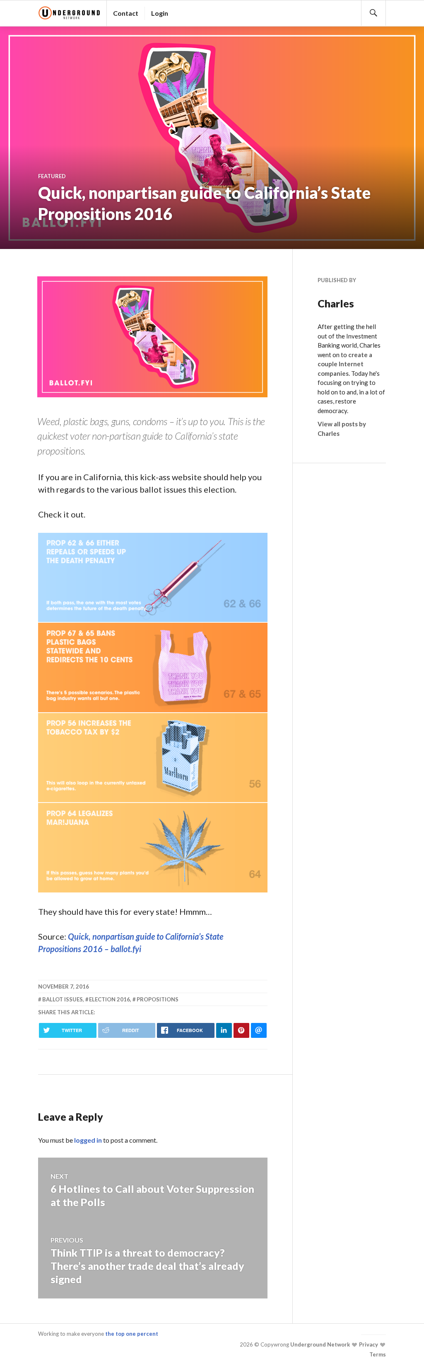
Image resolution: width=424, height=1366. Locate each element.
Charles (336, 303)
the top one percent (131, 1333)
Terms (377, 1354)
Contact (125, 13)
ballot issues (62, 999)
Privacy (368, 1344)
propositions (157, 999)
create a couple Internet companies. (345, 364)
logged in (88, 1140)
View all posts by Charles (342, 428)
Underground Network (319, 1344)
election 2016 (109, 999)
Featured (52, 176)
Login (159, 13)
